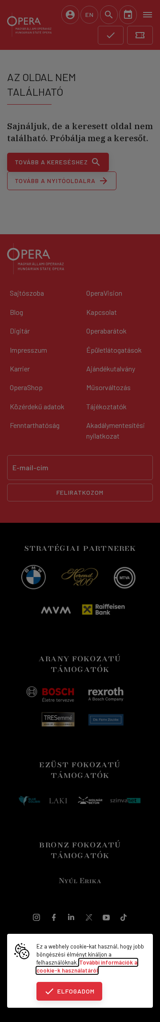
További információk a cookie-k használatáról (86, 966)
